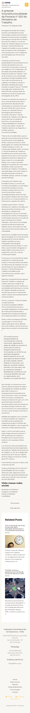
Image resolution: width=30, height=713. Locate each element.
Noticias (5, 26)
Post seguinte (15, 508)
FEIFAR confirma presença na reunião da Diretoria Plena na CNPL (14, 571)
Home (15, 679)
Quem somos (15, 682)
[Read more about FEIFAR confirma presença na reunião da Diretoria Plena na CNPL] (15, 588)
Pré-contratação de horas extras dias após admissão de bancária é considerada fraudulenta (15, 528)
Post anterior (15, 503)
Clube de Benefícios (15, 687)
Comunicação (15, 689)
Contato (15, 692)
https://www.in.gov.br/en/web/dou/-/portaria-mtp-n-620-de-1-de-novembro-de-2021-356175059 (15, 477)
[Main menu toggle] (26, 5)
